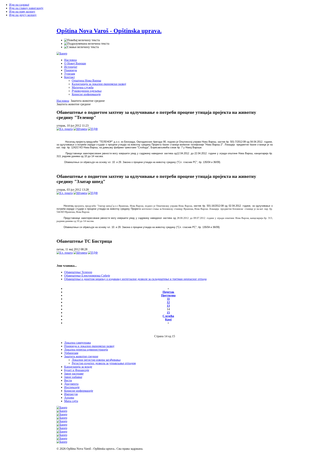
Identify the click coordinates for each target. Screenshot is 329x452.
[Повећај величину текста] (82, 40)
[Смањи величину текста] (81, 47)
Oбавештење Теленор (78, 272)
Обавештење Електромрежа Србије (87, 275)
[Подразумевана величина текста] (86, 43)
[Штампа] (80, 129)
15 (168, 312)
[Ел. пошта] (65, 129)
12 (168, 302)
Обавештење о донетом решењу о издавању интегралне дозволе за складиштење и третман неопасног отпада (135, 279)
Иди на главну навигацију (26, 8)
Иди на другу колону (23, 15)
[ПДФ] (93, 129)
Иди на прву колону (22, 11)
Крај (168, 319)
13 (168, 305)
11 (168, 298)
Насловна (63, 100)
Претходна (168, 295)
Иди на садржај (19, 4)
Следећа (168, 316)
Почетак (168, 292)
